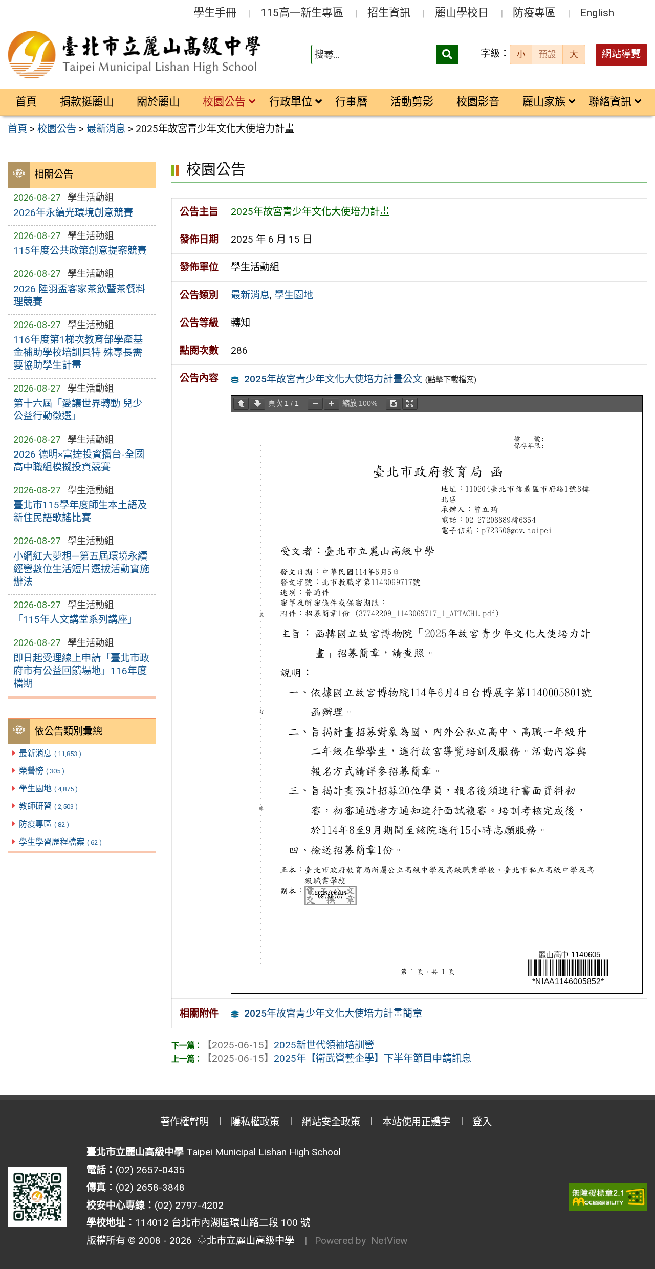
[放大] (331, 404)
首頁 (26, 101)
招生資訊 (388, 12)
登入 (482, 1122)
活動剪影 (411, 101)
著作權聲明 (184, 1122)
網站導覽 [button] (621, 54)
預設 (547, 54)
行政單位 (290, 101)
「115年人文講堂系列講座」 (75, 620)
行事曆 (351, 101)
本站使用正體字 (416, 1122)
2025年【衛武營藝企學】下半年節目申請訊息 (336, 1058)
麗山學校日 (462, 12)
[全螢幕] (410, 404)
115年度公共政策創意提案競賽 (80, 250)
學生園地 (48, 788)
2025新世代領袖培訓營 (288, 1045)
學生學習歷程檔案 (60, 842)
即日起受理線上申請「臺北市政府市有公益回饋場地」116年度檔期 (81, 671)
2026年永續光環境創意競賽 (73, 213)
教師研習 (48, 806)
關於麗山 (158, 101)
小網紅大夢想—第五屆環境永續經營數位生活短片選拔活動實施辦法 (81, 569)
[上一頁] (241, 404)
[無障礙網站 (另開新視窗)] (608, 1197)
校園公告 (224, 101)
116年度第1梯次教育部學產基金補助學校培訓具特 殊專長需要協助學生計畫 (78, 352)
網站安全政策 (331, 1122)
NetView (389, 1240)
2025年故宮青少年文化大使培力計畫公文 (333, 379)
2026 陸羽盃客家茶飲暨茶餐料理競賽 (79, 295)
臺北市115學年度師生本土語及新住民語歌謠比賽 (80, 511)
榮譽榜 (41, 771)
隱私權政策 (255, 1122)
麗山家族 (543, 101)
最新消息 (50, 753)
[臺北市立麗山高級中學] (136, 55)
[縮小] (315, 404)
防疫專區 (534, 12)
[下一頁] (257, 404)
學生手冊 (214, 12)
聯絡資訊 (609, 101)
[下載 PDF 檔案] (393, 404)
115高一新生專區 (301, 12)
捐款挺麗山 (87, 101)
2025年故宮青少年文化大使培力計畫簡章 (333, 1013)
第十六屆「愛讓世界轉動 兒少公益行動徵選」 (77, 410)
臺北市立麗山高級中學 (243, 1240)
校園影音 (477, 101)
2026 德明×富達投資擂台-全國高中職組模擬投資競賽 (78, 460)
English (597, 12)
